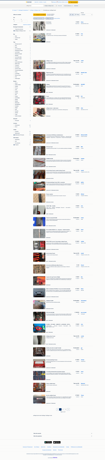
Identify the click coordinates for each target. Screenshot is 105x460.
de (13, 19)
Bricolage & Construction (38, 18)
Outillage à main (48, 18)
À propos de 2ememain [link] (46, 450)
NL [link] (78, 2)
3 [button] (65, 409)
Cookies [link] (67, 447)
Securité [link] (44, 2)
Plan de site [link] (60, 450)
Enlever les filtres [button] (57, 18)
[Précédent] (57, 409)
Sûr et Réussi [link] (36, 447)
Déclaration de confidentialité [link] (58, 447)
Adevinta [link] (54, 450)
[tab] (71, 14)
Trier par (82, 12)
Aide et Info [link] (36, 2)
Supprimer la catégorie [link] (27, 24)
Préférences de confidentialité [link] (76, 447)
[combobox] (34, 6)
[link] (30, 2)
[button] (59, 2)
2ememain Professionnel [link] (27, 447)
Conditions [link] (41, 2)
